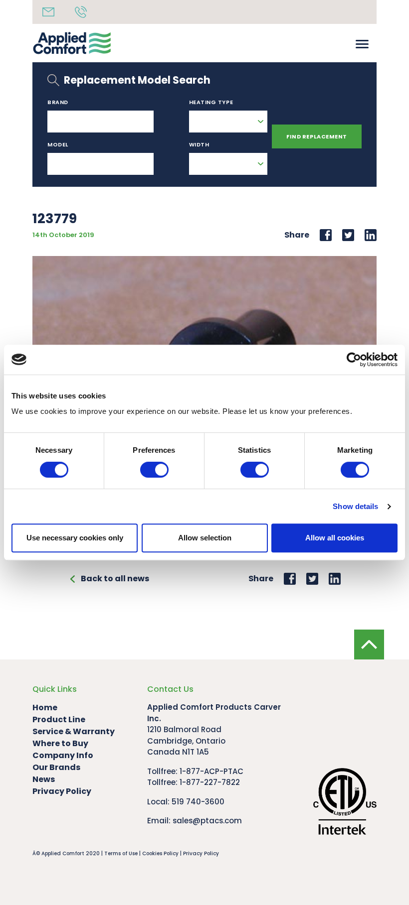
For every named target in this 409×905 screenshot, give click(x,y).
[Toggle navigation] (362, 43)
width (199, 144)
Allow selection (204, 537)
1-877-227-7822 (210, 782)
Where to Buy (60, 743)
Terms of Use (121, 853)
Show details (355, 506)
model (57, 144)
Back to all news (115, 578)
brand (57, 102)
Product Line (58, 719)
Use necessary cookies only (74, 537)
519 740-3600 (198, 801)
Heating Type (211, 102)
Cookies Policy (160, 853)
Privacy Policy (61, 791)
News (43, 779)
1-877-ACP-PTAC (211, 771)
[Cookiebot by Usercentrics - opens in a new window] (354, 359)
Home (44, 707)
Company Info (62, 755)
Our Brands (56, 767)
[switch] (154, 470)
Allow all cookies (334, 537)
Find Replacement (316, 136)
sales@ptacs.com (207, 820)
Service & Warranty (73, 731)
